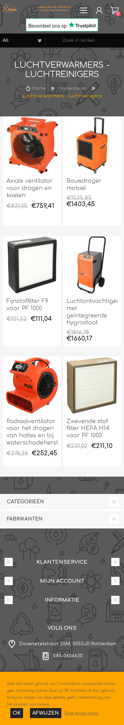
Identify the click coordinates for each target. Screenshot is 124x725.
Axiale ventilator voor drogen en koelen (30, 188)
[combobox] (85, 40)
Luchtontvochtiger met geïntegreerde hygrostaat (91, 312)
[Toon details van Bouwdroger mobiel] (92, 145)
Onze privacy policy (81, 713)
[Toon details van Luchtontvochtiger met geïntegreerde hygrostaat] (92, 265)
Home (39, 88)
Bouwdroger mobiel (84, 184)
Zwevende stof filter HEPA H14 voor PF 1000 (88, 428)
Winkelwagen (114, 10)
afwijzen (45, 713)
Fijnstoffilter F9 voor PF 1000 (27, 305)
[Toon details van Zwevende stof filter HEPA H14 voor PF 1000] (92, 385)
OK (17, 713)
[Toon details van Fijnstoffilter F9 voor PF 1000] (32, 265)
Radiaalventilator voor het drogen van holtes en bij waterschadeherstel (32, 432)
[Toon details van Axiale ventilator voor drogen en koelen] (32, 145)
